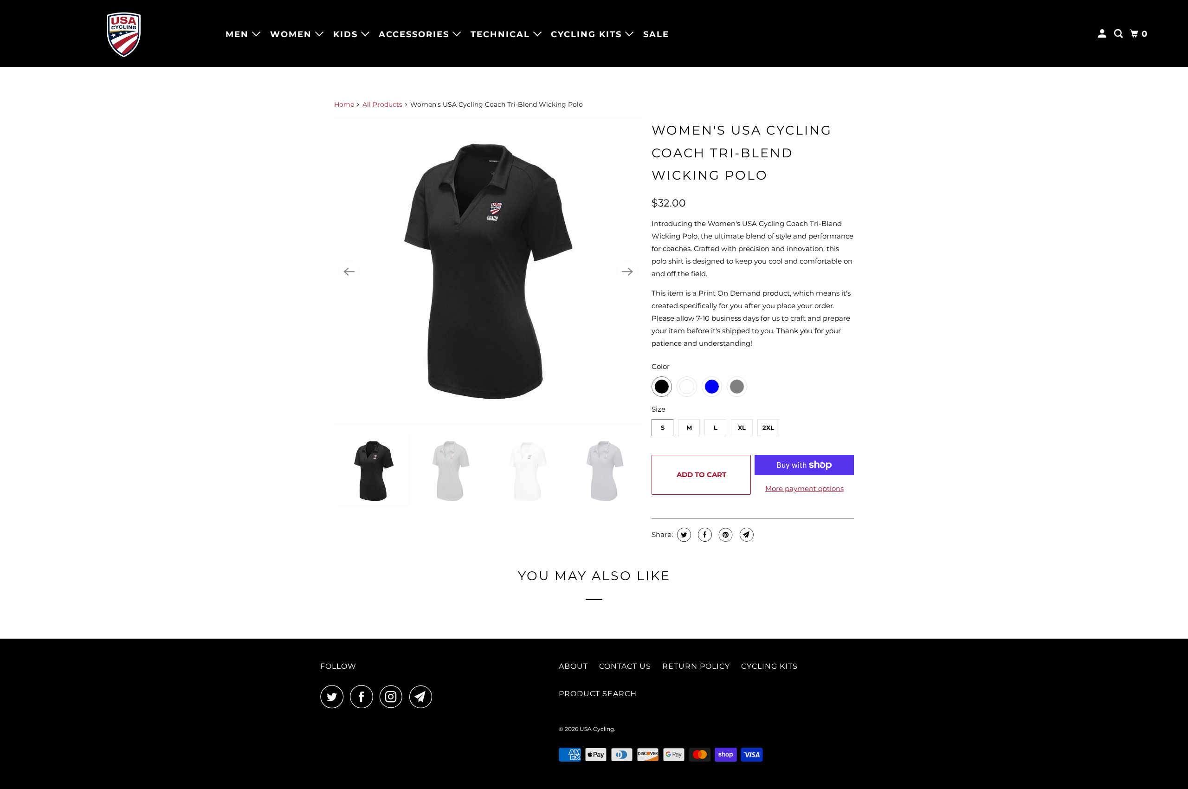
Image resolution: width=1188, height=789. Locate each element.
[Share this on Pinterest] (725, 535)
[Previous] (349, 271)
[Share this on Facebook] (704, 535)
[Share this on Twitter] (683, 535)
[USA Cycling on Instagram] (393, 696)
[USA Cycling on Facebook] (364, 696)
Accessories (415, 34)
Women (292, 34)
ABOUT (573, 666)
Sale (656, 34)
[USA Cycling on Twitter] (334, 696)
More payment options (804, 488)
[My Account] (1103, 34)
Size (658, 409)
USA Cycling (597, 728)
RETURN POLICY (696, 666)
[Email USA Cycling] (423, 696)
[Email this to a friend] (745, 535)
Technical (502, 34)
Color (661, 366)
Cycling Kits (588, 34)
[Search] (1119, 34)
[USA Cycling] (123, 33)
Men (239, 34)
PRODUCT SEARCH (598, 693)
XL (742, 427)
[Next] (627, 271)
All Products (382, 104)
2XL (768, 427)
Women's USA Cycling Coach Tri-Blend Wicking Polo (742, 153)
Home (344, 104)
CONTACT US (625, 666)
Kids (347, 34)
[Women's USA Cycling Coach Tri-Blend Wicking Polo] (488, 271)
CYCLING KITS (769, 666)
